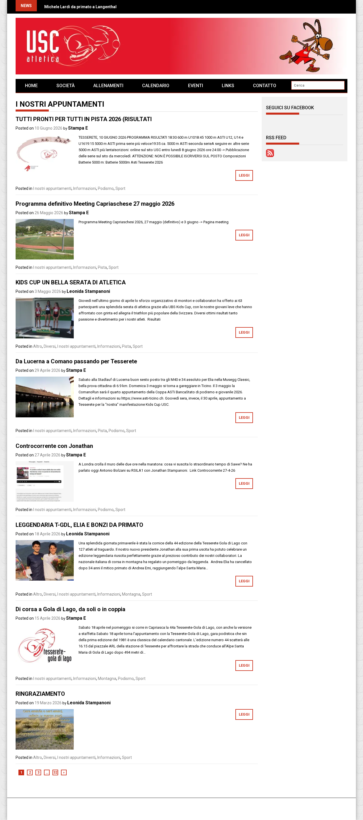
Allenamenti (108, 85)
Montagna (131, 594)
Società (65, 85)
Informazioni (84, 188)
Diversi (50, 346)
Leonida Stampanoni (88, 291)
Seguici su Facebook (290, 107)
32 (55, 772)
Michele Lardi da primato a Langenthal (80, 7)
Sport (120, 188)
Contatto (264, 85)
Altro (37, 346)
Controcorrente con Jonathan (54, 446)
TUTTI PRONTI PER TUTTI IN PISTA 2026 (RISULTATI (84, 119)
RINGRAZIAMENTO (40, 693)
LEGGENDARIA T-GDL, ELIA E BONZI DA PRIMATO (79, 524)
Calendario (155, 85)
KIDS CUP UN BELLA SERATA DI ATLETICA (71, 282)
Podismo (106, 188)
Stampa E (78, 128)
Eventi (195, 85)
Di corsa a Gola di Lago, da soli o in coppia (70, 609)
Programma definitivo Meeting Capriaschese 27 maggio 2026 (95, 203)
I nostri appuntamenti (52, 188)
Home (31, 85)
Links (228, 85)
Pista (102, 267)
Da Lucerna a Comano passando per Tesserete (76, 361)
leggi (244, 175)
